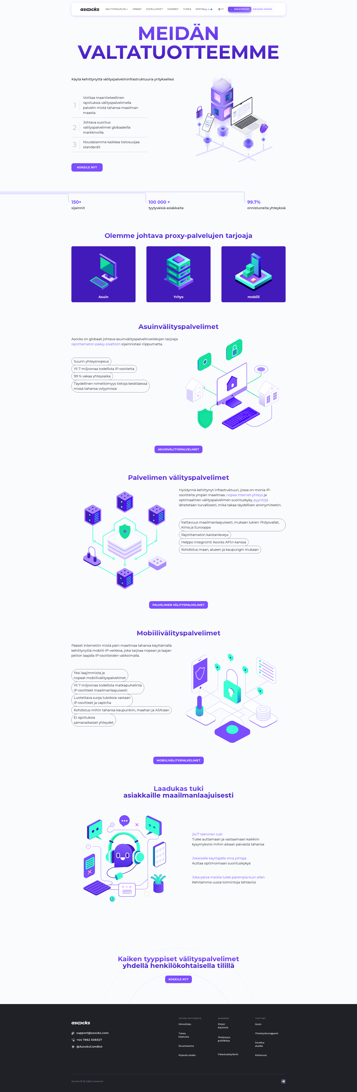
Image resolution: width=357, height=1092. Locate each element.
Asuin (258, 1024)
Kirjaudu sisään (187, 1055)
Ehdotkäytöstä (223, 1026)
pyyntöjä (261, 500)
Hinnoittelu (184, 1024)
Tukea (187, 9)
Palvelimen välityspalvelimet (178, 605)
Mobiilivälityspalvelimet (178, 760)
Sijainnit (173, 9)
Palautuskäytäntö (228, 1054)
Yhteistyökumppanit (266, 1033)
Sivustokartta (186, 1046)
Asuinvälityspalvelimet (178, 449)
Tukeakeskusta (183, 1035)
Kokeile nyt (178, 979)
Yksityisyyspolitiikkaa (224, 1039)
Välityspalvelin (115, 9)
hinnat (137, 9)
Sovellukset (154, 9)
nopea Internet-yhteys (244, 495)
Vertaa (200, 9)
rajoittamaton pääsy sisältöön (96, 344)
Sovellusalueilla (259, 1044)
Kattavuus (261, 1055)
